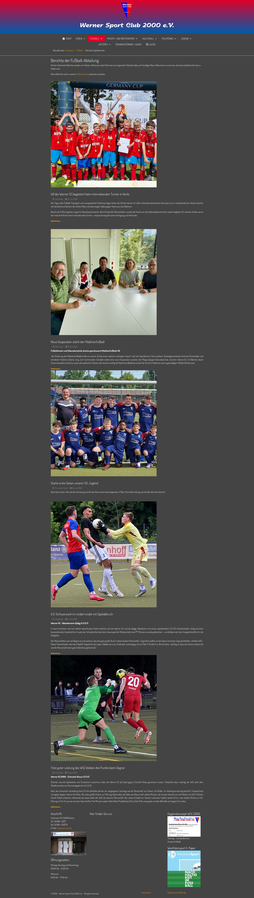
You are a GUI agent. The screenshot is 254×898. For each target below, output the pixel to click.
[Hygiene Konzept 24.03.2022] (184, 826)
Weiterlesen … (56, 221)
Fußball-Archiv (82, 74)
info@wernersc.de (64, 828)
